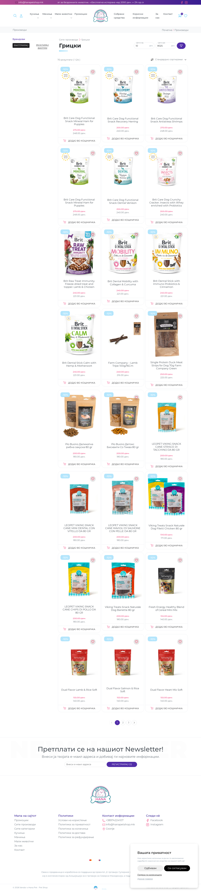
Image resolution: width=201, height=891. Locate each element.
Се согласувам (177, 868)
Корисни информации (140, 16)
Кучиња (34, 14)
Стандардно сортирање (169, 59)
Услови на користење (72, 820)
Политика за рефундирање (76, 837)
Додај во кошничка (81, 140)
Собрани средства (119, 16)
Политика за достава (71, 832)
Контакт (168, 14)
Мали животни (63, 14)
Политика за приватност (74, 824)
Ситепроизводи (68, 39)
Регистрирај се (122, 764)
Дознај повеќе (145, 879)
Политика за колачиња (73, 828)
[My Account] (21, 15)
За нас (157, 16)
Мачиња (47, 14)
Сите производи (25, 824)
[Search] (15, 15)
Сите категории (24, 828)
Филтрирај (21, 45)
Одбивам (150, 868)
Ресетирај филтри (42, 46)
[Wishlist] (185, 15)
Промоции (80, 14)
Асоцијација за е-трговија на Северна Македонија (96, 876)
